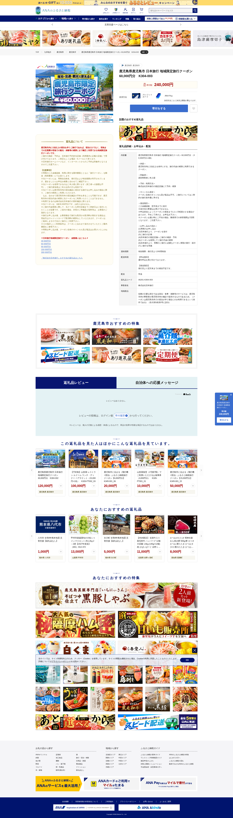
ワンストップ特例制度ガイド (151, 758)
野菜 (37, 764)
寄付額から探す (88, 19)
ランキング (116, 19)
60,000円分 (46, 244)
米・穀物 (39, 770)
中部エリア (123, 758)
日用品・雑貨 (81, 761)
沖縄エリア (110, 767)
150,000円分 (46, 249)
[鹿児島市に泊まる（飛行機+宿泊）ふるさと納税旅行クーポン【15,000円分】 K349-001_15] (182, 458)
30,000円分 (46, 241)
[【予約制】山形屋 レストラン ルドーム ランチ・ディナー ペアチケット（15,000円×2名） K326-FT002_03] (83, 458)
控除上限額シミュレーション (151, 764)
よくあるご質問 (165, 801)
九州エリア (123, 764)
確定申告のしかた (147, 761)
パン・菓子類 (61, 764)
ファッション (81, 767)
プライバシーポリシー (128, 801)
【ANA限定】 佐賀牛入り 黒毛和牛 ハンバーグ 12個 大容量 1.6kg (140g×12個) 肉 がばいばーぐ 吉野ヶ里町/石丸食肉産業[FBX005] (148, 544)
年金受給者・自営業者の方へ (151, 767)
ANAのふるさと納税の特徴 (179, 755)
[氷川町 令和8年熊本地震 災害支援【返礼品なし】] (116, 524)
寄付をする (159, 108)
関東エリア (110, 758)
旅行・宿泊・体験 (82, 758)
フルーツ (39, 767)
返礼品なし (80, 770)
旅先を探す (103, 19)
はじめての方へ (174, 758)
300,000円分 (46, 252)
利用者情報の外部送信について (87, 801)
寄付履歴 (120, 415)
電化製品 (79, 764)
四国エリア (110, 764)
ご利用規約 (109, 801)
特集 (127, 19)
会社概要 (65, 801)
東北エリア (123, 755)
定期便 (58, 755)
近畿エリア (110, 761)
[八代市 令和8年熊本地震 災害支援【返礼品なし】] (50, 524)
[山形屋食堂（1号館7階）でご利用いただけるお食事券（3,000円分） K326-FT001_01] (149, 458)
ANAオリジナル (41, 755)
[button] (52, 25)
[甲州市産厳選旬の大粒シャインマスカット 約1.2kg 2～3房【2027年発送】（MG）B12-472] (83, 524)
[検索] (195, 10)
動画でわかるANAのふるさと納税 (181, 764)
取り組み (137, 19)
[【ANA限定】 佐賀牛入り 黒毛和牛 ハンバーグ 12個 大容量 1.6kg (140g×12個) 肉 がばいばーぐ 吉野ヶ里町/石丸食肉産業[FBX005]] (149, 524)
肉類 (37, 758)
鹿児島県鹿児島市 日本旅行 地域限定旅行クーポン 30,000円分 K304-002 (50, 475)
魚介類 (38, 761)
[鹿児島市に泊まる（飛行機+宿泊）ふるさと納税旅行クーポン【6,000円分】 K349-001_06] (116, 458)
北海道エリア (110, 755)
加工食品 (59, 758)
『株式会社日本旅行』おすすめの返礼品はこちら (62, 258)
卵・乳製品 (60, 767)
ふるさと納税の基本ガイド (150, 755)
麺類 (57, 761)
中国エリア (123, 761)
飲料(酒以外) (60, 770)
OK (187, 660)
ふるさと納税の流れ (176, 761)
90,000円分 (46, 246)
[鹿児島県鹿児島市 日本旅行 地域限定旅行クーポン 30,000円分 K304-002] (50, 458)
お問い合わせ (148, 801)
